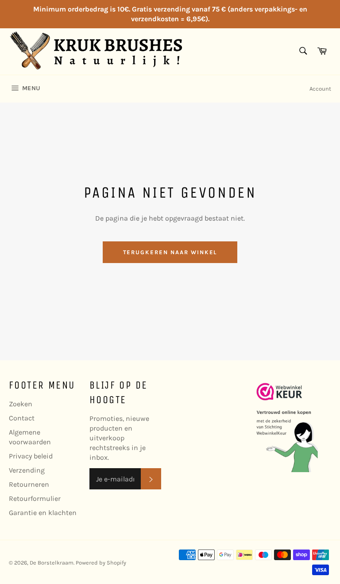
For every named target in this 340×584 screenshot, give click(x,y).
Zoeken (20, 404)
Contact (22, 418)
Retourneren (29, 484)
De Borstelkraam (51, 562)
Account (320, 88)
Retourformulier (35, 498)
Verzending (27, 470)
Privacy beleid (31, 456)
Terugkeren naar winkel (170, 252)
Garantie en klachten (43, 512)
